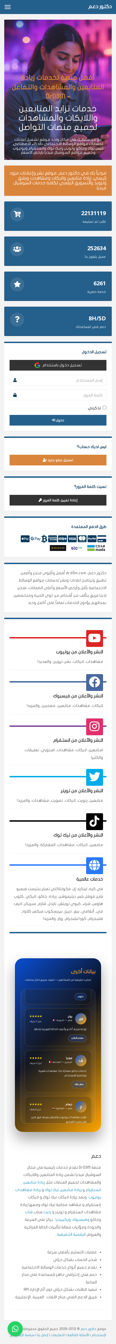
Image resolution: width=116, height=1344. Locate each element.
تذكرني (94, 408)
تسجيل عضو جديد (60, 460)
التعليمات (58, 1335)
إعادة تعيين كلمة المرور (59, 500)
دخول (59, 420)
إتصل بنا (42, 1335)
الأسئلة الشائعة (78, 1335)
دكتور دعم (88, 1329)
